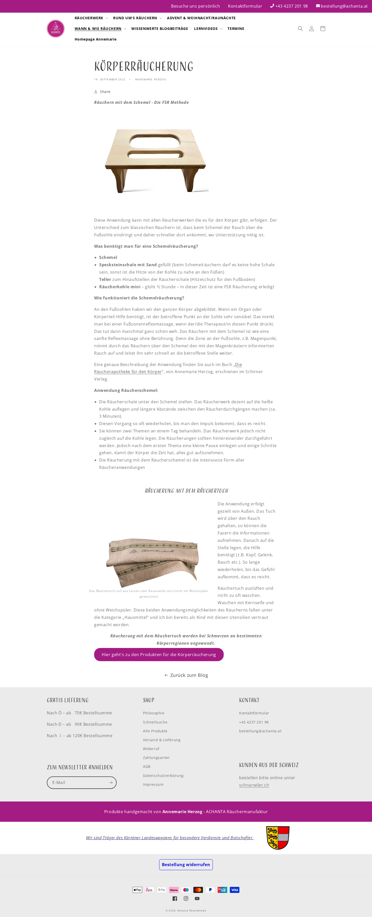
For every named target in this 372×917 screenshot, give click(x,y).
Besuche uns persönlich (195, 6)
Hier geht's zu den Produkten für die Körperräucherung (159, 654)
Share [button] (105, 91)
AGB (147, 766)
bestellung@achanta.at (344, 6)
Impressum (153, 784)
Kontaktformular (245, 6)
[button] (91, 18)
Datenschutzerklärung (163, 775)
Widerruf (151, 748)
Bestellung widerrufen (186, 864)
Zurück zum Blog (189, 675)
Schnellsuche (155, 722)
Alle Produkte (155, 731)
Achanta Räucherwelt (191, 910)
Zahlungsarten (156, 757)
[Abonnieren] (110, 782)
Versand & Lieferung (161, 739)
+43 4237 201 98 (291, 6)
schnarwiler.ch (254, 785)
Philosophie (153, 713)
